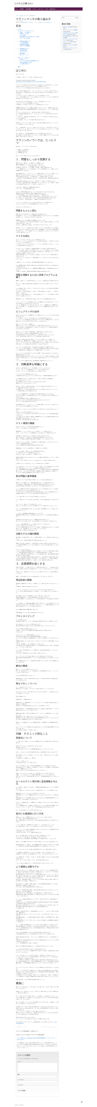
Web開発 (22, 9)
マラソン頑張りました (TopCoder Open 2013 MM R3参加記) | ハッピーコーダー (35, 1038)
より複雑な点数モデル (25, 63)
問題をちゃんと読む (24, 33)
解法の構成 (22, 53)
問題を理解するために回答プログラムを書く (30, 36)
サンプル (34, 9)
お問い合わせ (52, 9)
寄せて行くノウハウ (24, 54)
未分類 (21, 15)
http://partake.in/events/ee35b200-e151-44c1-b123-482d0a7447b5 (31, 81)
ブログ (46, 9)
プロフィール (40, 9)
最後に (19, 66)
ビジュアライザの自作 (25, 38)
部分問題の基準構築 (24, 44)
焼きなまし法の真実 (67, 26)
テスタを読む (23, 35)
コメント (19, 1061)
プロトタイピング (24, 51)
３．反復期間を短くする (23, 48)
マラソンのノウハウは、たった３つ (26, 30)
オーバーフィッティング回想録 (70, 29)
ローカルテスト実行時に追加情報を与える (29, 60)
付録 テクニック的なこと (24, 57)
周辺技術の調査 (23, 50)
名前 (18, 1074)
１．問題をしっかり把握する (24, 32)
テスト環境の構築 (24, 42)
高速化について (23, 59)
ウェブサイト (20, 1084)
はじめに (20, 29)
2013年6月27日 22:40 (20, 1039)
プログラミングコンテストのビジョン (49, 1026)
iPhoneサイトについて (22, 1026)
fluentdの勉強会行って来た (69, 35)
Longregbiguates (20, 1023)
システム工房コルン (23, 3)
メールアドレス (20, 1079)
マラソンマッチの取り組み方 (69, 41)
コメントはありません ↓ (47, 22)
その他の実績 (28, 9)
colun (31, 22)
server (55, 1022)
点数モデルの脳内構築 (25, 45)
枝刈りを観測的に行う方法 (26, 62)
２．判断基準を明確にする (24, 41)
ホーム (16, 9)
